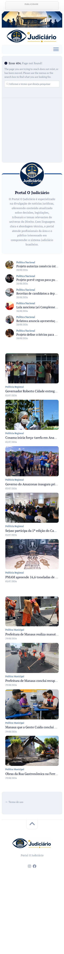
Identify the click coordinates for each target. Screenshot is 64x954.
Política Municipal (14, 629)
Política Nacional (25, 262)
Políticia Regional (14, 386)
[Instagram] (29, 866)
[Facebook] (34, 866)
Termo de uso (16, 802)
